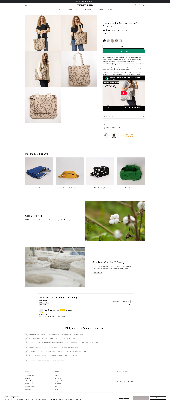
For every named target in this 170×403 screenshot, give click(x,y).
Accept (141, 398)
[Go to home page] (85, 5)
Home (105, 18)
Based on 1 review (44, 302)
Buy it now (123, 51)
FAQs (56, 386)
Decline (158, 398)
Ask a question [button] (126, 301)
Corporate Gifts (29, 375)
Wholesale (58, 383)
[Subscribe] (144, 376)
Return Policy (29, 389)
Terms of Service (30, 386)
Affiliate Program (30, 381)
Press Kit (27, 378)
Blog (56, 389)
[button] (136, 5)
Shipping (57, 375)
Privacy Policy (29, 383)
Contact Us (58, 378)
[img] (49, 310)
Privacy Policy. (79, 399)
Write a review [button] (115, 301)
